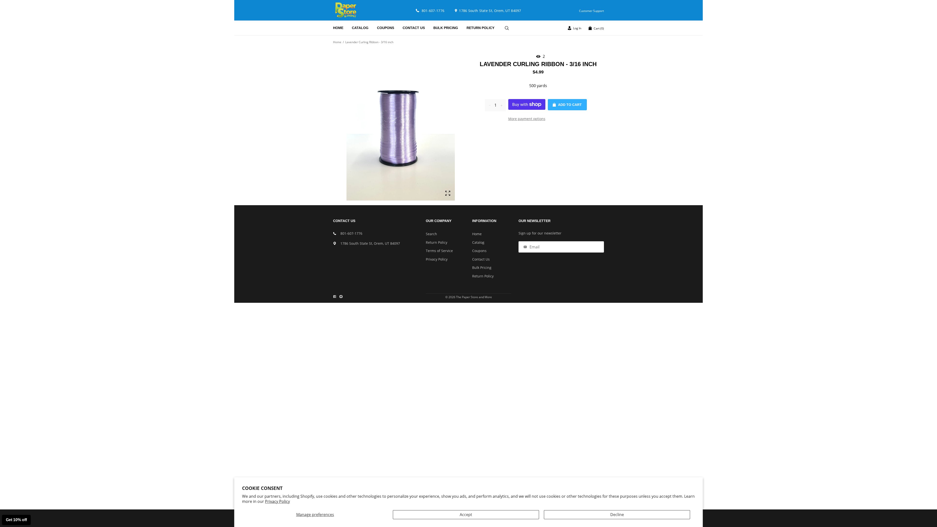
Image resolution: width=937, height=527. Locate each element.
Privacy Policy (277, 501)
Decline (617, 514)
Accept (466, 514)
